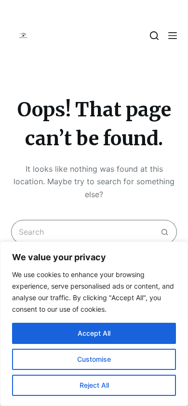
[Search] (154, 35)
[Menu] (172, 35)
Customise (94, 359)
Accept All (94, 333)
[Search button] (165, 232)
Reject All (94, 385)
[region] (94, 323)
